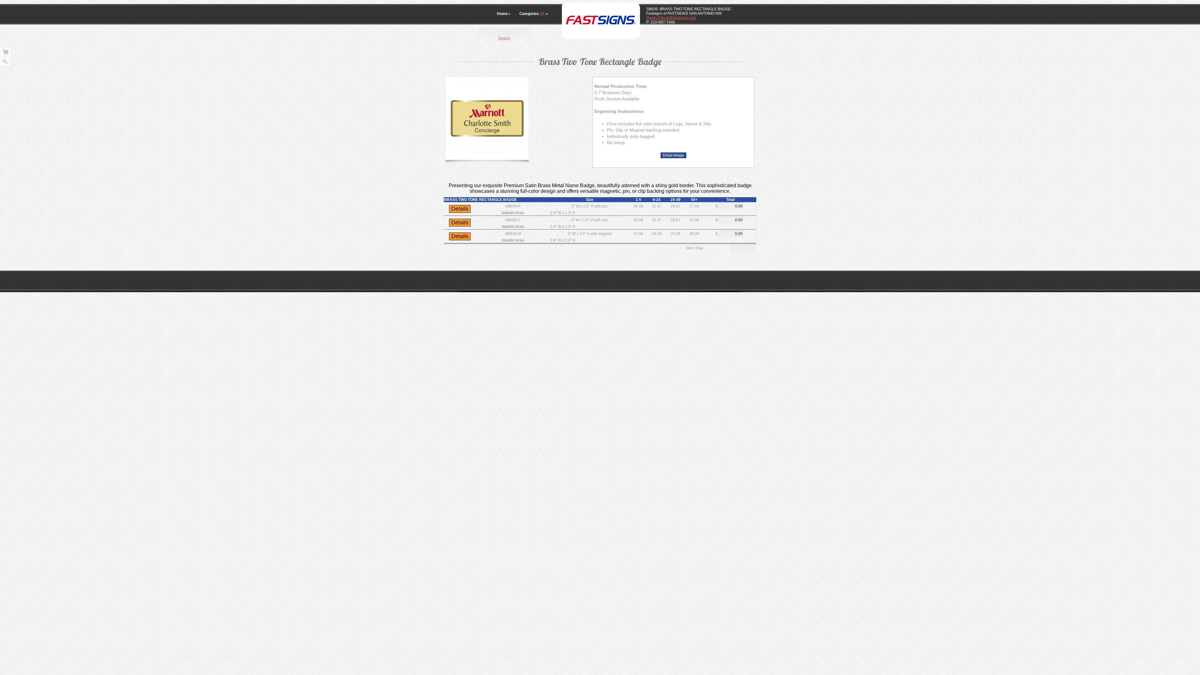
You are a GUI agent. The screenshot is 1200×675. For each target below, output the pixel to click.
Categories (531, 14)
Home (502, 14)
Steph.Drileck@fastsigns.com (671, 18)
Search (504, 38)
